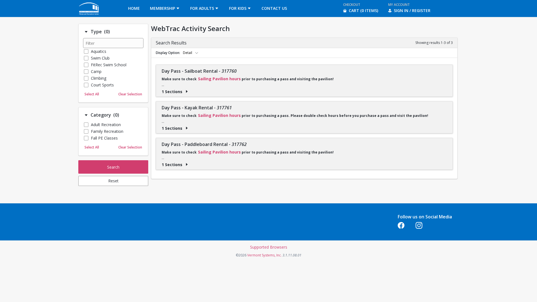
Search (113, 167)
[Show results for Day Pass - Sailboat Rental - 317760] (186, 91)
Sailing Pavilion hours (219, 78)
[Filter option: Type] (86, 32)
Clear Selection (130, 94)
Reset (113, 180)
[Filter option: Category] (86, 115)
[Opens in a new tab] (89, 15)
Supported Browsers (268, 247)
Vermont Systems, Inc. (264, 255)
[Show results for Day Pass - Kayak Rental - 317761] (186, 128)
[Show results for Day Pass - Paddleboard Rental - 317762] (186, 164)
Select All (91, 94)
